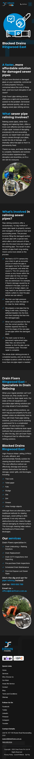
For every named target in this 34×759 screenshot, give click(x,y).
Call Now (24, 4)
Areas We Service (8, 684)
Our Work (5, 680)
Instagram (5, 720)
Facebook (5, 706)
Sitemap (5, 697)
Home (4, 670)
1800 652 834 (7, 742)
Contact (5, 687)
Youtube (5, 723)
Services (5, 673)
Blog (3, 690)
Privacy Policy (8, 754)
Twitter (4, 710)
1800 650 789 (16, 584)
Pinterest (5, 717)
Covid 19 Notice (19, 754)
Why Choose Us (8, 677)
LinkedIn (5, 713)
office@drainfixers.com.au (14, 591)
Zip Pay (27, 754)
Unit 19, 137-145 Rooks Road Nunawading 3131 (16, 734)
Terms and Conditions (9, 694)
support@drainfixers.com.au (11, 739)
